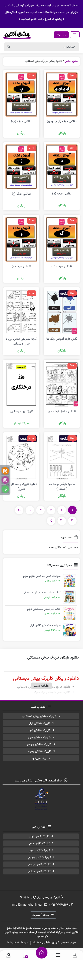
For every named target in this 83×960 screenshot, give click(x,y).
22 (61, 520)
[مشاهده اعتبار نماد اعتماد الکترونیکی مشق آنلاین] (41, 799)
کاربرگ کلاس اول (39, 836)
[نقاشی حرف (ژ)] (21, 167)
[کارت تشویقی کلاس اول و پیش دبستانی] (21, 312)
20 (19, 510)
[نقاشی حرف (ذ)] (62, 166)
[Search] (8, 46)
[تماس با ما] (8, 955)
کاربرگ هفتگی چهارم (39, 744)
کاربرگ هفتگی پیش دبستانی (39, 716)
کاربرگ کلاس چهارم (39, 857)
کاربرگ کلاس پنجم (39, 864)
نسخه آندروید (41, 915)
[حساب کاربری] (75, 955)
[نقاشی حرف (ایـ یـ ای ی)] (62, 94)
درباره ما (25, 942)
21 (72, 520)
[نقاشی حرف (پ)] (21, 94)
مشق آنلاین (71, 61)
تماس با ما (13, 942)
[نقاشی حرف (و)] (21, 239)
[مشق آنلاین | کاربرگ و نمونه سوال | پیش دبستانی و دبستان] (17, 34)
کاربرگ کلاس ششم (39, 871)
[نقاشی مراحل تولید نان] (62, 384)
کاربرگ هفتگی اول (39, 723)
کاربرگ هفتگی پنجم (39, 751)
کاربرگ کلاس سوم (39, 850)
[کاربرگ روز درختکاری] (21, 384)
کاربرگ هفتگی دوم (39, 730)
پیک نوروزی (39, 758)
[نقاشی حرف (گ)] (62, 239)
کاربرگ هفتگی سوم (39, 737)
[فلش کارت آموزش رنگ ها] (62, 312)
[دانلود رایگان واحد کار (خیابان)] (62, 457)
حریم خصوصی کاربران (64, 942)
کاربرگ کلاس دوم (39, 843)
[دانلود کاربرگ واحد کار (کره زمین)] (21, 457)
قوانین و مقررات (41, 942)
